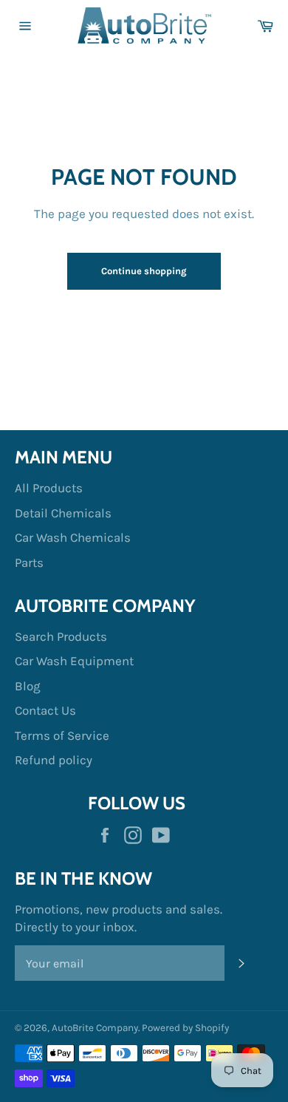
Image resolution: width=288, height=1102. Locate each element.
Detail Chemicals (63, 513)
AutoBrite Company (95, 1027)
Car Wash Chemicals (73, 537)
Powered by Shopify (185, 1027)
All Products (49, 487)
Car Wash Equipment (74, 660)
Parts (29, 562)
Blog (28, 685)
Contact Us (45, 710)
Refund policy (53, 759)
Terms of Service (62, 735)
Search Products (61, 636)
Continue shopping (144, 270)
